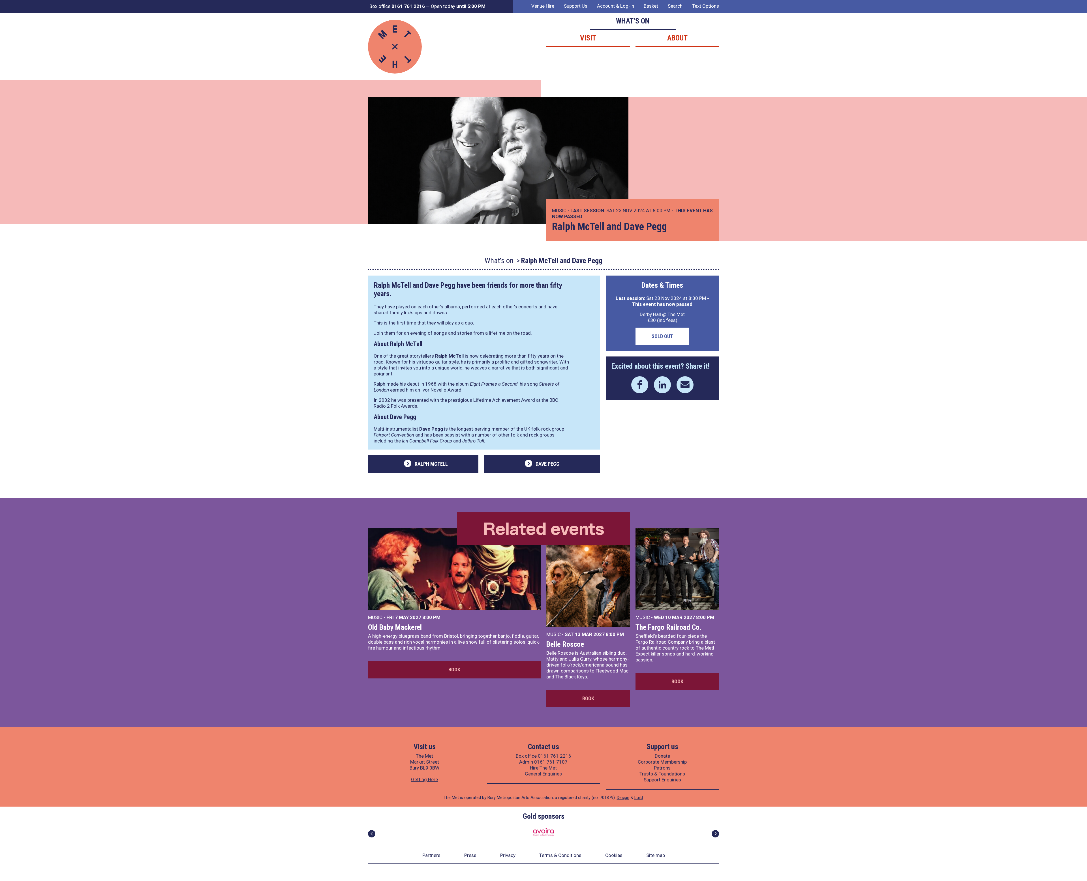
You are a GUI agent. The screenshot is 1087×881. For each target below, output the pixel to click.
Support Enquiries (662, 780)
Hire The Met (543, 768)
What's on (499, 260)
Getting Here (424, 779)
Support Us (575, 5)
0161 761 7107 (551, 762)
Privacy (507, 855)
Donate (662, 756)
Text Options (705, 5)
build (638, 797)
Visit (588, 38)
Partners (431, 855)
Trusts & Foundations (662, 774)
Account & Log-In (615, 5)
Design (623, 797)
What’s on (633, 21)
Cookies (613, 855)
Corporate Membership (662, 762)
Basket (651, 5)
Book (454, 669)
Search (675, 5)
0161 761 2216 (554, 756)
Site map (655, 855)
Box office (397, 6)
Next (715, 833)
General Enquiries (543, 774)
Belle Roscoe (565, 644)
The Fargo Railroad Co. (668, 627)
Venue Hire (542, 5)
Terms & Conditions (560, 855)
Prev (371, 833)
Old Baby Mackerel (395, 627)
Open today (458, 6)
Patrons (662, 768)
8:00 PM (431, 617)
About (677, 38)
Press (470, 855)
